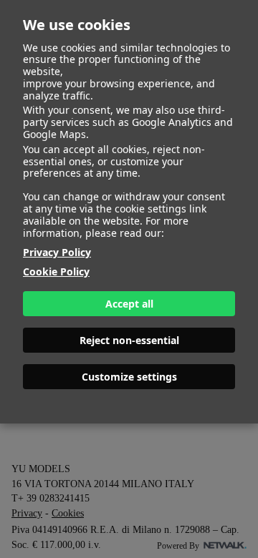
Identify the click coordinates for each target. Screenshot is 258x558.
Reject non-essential (129, 340)
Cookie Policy (56, 271)
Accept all (129, 303)
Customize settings (129, 376)
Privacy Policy (57, 252)
